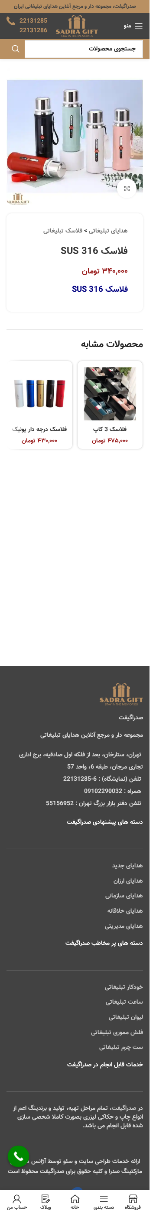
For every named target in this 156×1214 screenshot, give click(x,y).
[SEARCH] (15, 49)
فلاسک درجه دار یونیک (39, 430)
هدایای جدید (127, 866)
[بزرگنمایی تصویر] (126, 188)
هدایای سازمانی (124, 896)
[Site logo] (77, 26)
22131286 (33, 31)
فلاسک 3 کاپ (110, 430)
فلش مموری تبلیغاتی (117, 1033)
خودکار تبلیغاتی (124, 987)
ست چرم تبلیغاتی (121, 1047)
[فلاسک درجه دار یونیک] (39, 393)
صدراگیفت (124, 1108)
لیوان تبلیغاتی (126, 1017)
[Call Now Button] (18, 1156)
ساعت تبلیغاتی (124, 1002)
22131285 (33, 21)
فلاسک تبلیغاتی (62, 231)
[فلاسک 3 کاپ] (110, 393)
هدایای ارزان (128, 881)
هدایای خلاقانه (125, 911)
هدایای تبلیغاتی (108, 231)
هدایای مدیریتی (124, 926)
